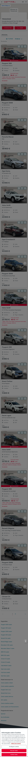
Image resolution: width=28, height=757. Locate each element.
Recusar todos (14, 750)
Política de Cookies (16, 743)
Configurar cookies (14, 746)
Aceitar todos (14, 754)
